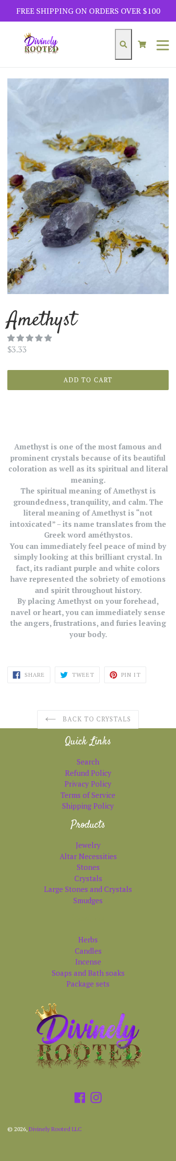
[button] (30, 338)
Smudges (88, 900)
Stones (88, 867)
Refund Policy (88, 773)
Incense (88, 961)
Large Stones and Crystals (88, 889)
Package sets (88, 983)
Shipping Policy (88, 806)
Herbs (88, 939)
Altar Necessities (88, 856)
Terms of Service (88, 795)
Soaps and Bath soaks (88, 973)
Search (88, 761)
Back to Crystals (96, 719)
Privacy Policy (88, 784)
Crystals (88, 878)
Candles (88, 951)
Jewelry (88, 845)
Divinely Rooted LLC (55, 1129)
